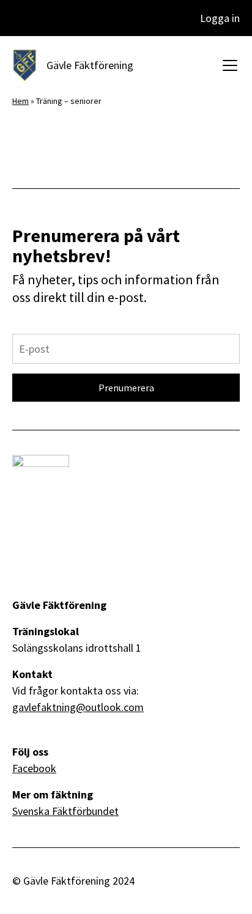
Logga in (220, 18)
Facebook (34, 768)
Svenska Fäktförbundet (65, 811)
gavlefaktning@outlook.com (78, 707)
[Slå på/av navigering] (226, 65)
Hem (20, 100)
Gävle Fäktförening (89, 65)
